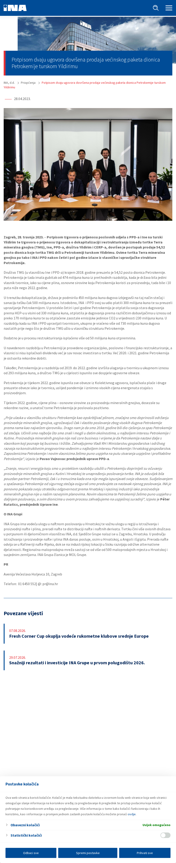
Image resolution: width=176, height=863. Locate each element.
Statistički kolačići (26, 835)
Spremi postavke (88, 853)
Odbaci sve (31, 853)
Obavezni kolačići (25, 825)
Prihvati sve (145, 853)
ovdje (132, 814)
